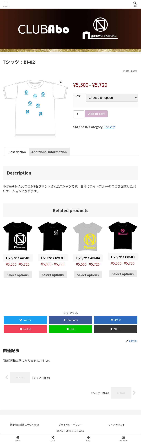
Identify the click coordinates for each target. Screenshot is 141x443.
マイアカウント (116, 424)
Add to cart (96, 114)
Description (17, 151)
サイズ (76, 96)
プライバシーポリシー (70, 424)
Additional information (49, 151)
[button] (130, 347)
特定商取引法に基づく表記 (24, 424)
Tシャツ (109, 126)
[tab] (17, 152)
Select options (18, 275)
